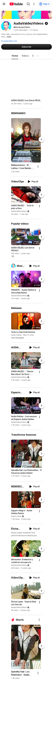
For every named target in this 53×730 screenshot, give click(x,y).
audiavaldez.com (10, 41)
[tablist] (26, 55)
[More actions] (38, 166)
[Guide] (4, 4)
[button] (37, 55)
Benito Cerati (16, 516)
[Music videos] (14, 266)
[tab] (14, 55)
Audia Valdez (16, 335)
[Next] (41, 139)
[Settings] (34, 4)
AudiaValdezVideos (19, 211)
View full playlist (17, 338)
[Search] (28, 4)
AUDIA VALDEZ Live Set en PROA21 (26, 100)
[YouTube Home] (16, 4)
